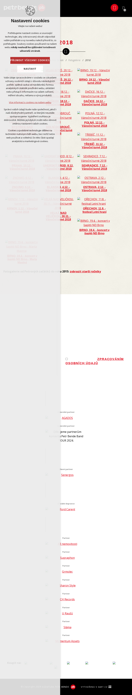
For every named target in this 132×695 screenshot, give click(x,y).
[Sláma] (66, 627)
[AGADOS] (66, 418)
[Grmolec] (66, 572)
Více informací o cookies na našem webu (30, 102)
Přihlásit (128, 370)
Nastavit (30, 69)
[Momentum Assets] (66, 641)
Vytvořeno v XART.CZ (94, 687)
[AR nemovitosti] (66, 544)
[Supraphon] (66, 558)
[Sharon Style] (66, 585)
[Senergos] (66, 475)
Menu (114, 7)
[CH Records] (66, 599)
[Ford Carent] (66, 509)
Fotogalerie (74, 60)
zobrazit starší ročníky (85, 271)
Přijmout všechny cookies (30, 60)
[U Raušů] (66, 613)
